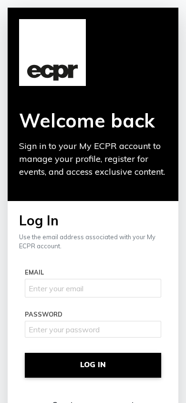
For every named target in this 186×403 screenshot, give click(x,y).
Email (34, 272)
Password (43, 314)
